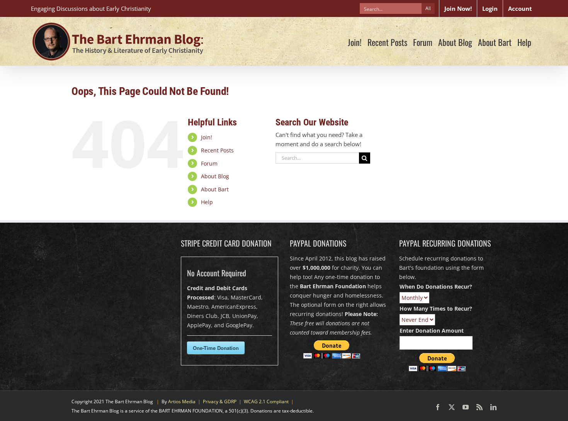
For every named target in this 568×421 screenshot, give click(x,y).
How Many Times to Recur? (436, 308)
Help (207, 202)
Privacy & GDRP (219, 401)
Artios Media (182, 401)
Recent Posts (217, 150)
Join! (206, 137)
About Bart (215, 189)
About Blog (215, 176)
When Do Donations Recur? (436, 286)
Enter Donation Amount (432, 330)
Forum (209, 163)
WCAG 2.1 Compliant (266, 401)
